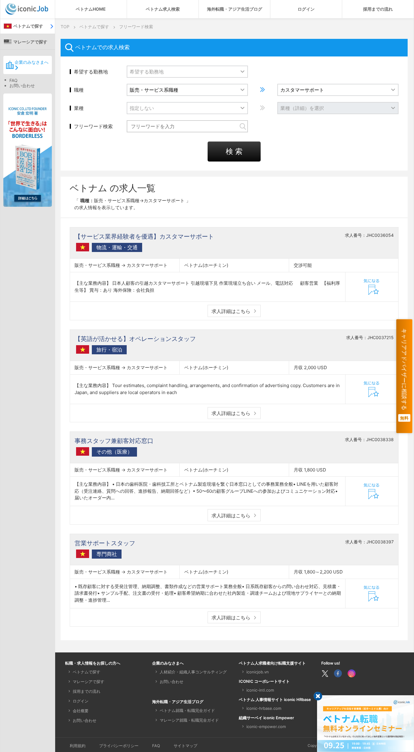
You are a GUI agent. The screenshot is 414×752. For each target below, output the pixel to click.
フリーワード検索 (93, 126)
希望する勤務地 (91, 72)
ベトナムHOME (91, 9)
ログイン (306, 9)
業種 (79, 108)
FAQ (13, 80)
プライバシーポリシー (119, 745)
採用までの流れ (378, 9)
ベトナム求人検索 (163, 9)
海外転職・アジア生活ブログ (234, 9)
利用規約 (77, 745)
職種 (79, 90)
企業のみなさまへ (31, 62)
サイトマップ (185, 745)
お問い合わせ (22, 85)
